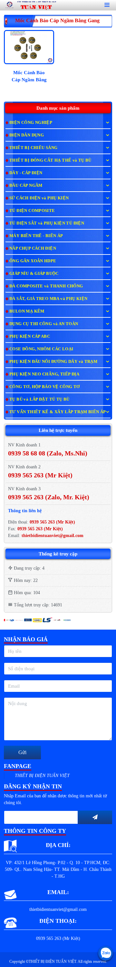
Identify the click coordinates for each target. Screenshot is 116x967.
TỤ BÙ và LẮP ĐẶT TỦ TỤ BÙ (39, 399)
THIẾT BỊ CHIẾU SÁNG (33, 147)
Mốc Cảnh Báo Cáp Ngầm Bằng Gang (29, 77)
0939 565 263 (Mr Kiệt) (52, 522)
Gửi (22, 752)
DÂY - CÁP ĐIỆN (25, 172)
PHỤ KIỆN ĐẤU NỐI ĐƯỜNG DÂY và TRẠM (53, 361)
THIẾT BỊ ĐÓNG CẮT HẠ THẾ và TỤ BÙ (50, 160)
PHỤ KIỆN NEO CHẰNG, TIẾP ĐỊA (44, 374)
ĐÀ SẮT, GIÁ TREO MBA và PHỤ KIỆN (48, 298)
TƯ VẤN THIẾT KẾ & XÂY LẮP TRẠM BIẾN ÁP (57, 411)
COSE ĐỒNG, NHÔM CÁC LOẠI (41, 348)
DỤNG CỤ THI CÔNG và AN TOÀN (43, 323)
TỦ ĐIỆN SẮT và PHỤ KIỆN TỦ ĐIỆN (46, 223)
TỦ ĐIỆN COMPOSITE (32, 210)
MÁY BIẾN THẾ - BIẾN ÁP (36, 235)
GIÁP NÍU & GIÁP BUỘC (34, 273)
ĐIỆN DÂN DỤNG (26, 135)
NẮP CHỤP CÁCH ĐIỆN (32, 248)
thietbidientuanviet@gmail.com (52, 535)
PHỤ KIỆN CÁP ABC (29, 336)
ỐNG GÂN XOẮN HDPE (32, 260)
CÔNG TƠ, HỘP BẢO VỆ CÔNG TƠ (44, 386)
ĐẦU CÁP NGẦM (26, 185)
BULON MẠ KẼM (26, 311)
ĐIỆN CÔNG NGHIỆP (30, 122)
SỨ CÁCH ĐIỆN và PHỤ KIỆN (39, 197)
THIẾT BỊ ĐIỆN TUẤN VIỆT (42, 775)
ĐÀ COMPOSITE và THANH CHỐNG (46, 286)
